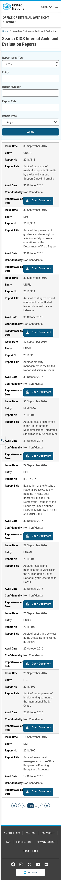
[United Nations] (13, 6)
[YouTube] (38, 864)
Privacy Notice (46, 842)
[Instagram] (21, 864)
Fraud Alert (23, 842)
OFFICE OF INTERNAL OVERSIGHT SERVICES (26, 19)
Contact (30, 833)
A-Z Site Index (12, 833)
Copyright (48, 833)
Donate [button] (32, 872)
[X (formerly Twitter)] (29, 864)
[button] (38, 201)
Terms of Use (30, 851)
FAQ (8, 842)
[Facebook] (14, 864)
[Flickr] (46, 864)
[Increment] (57, 62)
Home (5, 31)
